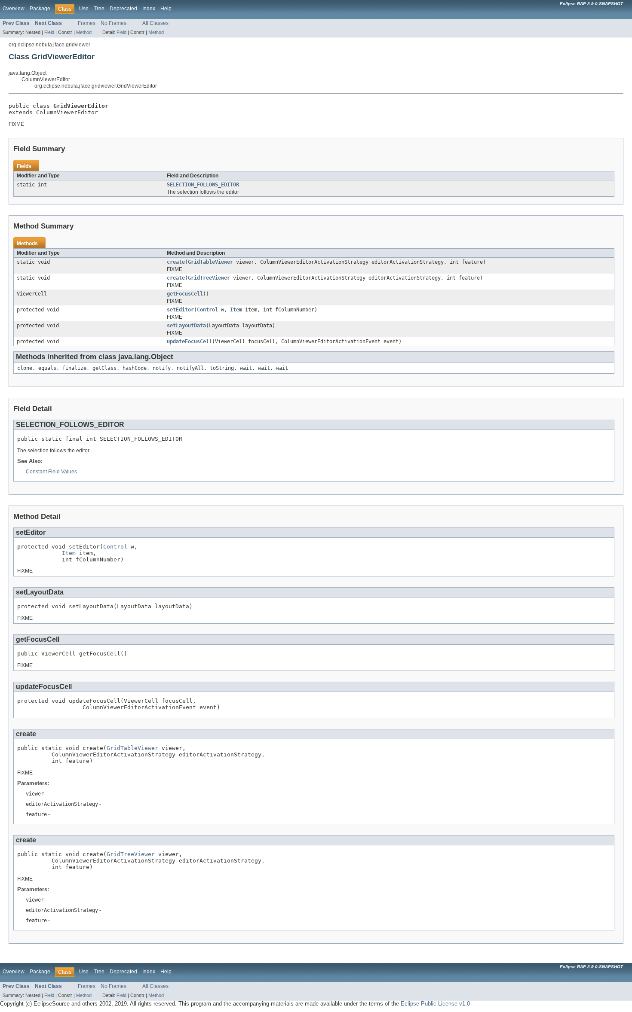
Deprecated (123, 9)
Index (148, 9)
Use (84, 9)
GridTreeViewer (209, 278)
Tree (99, 9)
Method (84, 32)
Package (40, 9)
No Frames (113, 23)
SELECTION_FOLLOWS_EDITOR (203, 185)
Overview (14, 9)
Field (49, 32)
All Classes (155, 23)
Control (207, 310)
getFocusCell (185, 294)
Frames (86, 23)
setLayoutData (186, 326)
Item (236, 310)
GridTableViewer (210, 262)
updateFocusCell (189, 341)
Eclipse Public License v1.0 (435, 1003)
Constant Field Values (51, 472)
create (176, 262)
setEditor (180, 310)
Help (166, 9)
